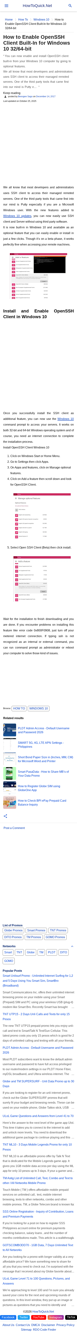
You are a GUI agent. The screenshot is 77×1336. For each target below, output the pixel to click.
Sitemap (26, 1329)
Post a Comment (14, 828)
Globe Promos (13, 930)
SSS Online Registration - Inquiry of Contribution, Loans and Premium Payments (38, 1214)
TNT (19, 952)
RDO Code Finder (44, 1329)
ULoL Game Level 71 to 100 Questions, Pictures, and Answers (36, 1281)
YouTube (38, 1317)
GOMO (8, 960)
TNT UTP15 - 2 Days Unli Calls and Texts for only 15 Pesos (36, 1016)
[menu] (6, 6)
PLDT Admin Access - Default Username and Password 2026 (38, 1050)
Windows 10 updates (17, 215)
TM (41, 952)
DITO (63, 952)
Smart (8, 952)
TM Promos (33, 937)
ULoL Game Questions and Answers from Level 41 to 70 (38, 1116)
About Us (8, 1325)
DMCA (35, 1325)
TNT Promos (58, 930)
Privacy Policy (65, 1325)
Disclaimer (48, 1325)
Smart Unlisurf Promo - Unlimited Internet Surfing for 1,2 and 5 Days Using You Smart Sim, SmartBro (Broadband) (38, 980)
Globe (31, 952)
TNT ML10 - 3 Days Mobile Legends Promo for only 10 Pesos (37, 1147)
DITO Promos (13, 937)
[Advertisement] (38, 143)
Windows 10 (65, 418)
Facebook (8, 1317)
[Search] (70, 5)
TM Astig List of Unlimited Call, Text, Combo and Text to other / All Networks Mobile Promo (38, 1180)
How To (19, 708)
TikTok (71, 1317)
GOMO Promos (55, 937)
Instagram (55, 1317)
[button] (5, 816)
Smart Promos (36, 930)
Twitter (24, 1317)
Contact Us (23, 1325)
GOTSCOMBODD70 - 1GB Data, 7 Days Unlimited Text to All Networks (38, 1247)
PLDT (52, 952)
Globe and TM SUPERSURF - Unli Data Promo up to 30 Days (38, 1084)
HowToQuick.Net (37, 5)
